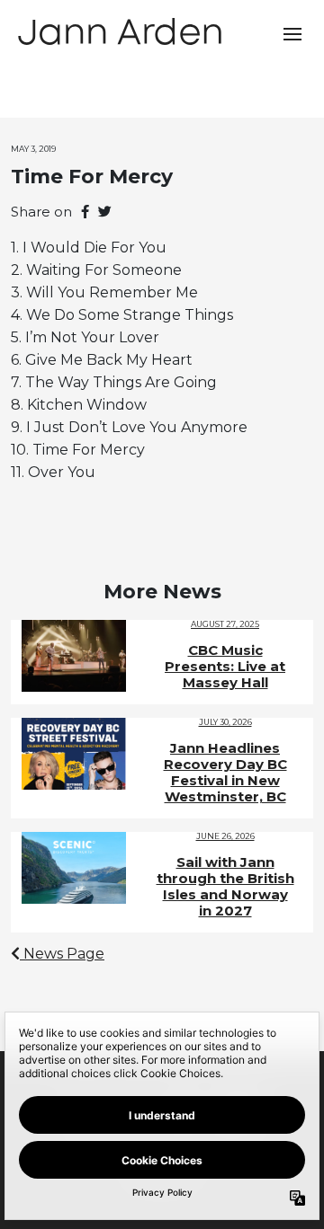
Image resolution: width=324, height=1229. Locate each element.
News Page (62, 953)
